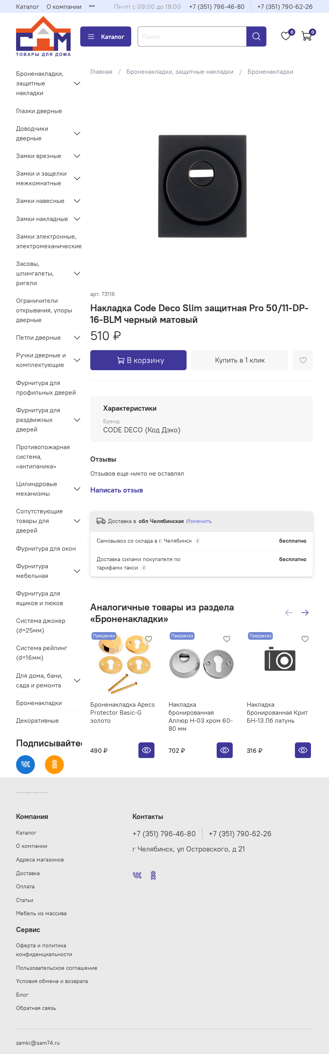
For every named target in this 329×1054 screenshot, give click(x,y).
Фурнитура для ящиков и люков (39, 598)
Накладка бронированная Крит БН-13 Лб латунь (277, 712)
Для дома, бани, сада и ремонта (39, 680)
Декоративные (37, 720)
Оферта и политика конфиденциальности (44, 950)
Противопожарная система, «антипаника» (43, 456)
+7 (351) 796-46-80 (217, 6)
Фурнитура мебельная (32, 571)
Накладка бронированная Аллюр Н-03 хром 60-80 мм (201, 716)
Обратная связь (36, 1007)
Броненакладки (270, 71)
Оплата (25, 886)
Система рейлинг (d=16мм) (41, 652)
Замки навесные (40, 201)
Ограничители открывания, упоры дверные (44, 310)
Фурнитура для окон (46, 548)
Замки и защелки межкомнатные (41, 178)
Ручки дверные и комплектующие (41, 360)
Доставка (28, 873)
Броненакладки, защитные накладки (180, 71)
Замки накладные (42, 219)
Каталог (27, 6)
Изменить (199, 521)
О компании (64, 6)
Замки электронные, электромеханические (49, 241)
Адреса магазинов (40, 859)
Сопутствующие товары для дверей (39, 520)
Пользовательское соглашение (56, 967)
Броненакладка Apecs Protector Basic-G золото (122, 712)
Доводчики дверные (32, 133)
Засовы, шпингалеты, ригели (35, 273)
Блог (22, 994)
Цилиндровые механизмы (36, 488)
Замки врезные (38, 156)
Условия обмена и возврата (52, 981)
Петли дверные (38, 337)
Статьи (24, 900)
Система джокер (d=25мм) (40, 625)
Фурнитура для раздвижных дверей (38, 419)
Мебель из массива (41, 913)
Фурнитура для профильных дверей (46, 387)
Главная (101, 71)
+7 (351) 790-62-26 (285, 6)
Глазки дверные (39, 111)
